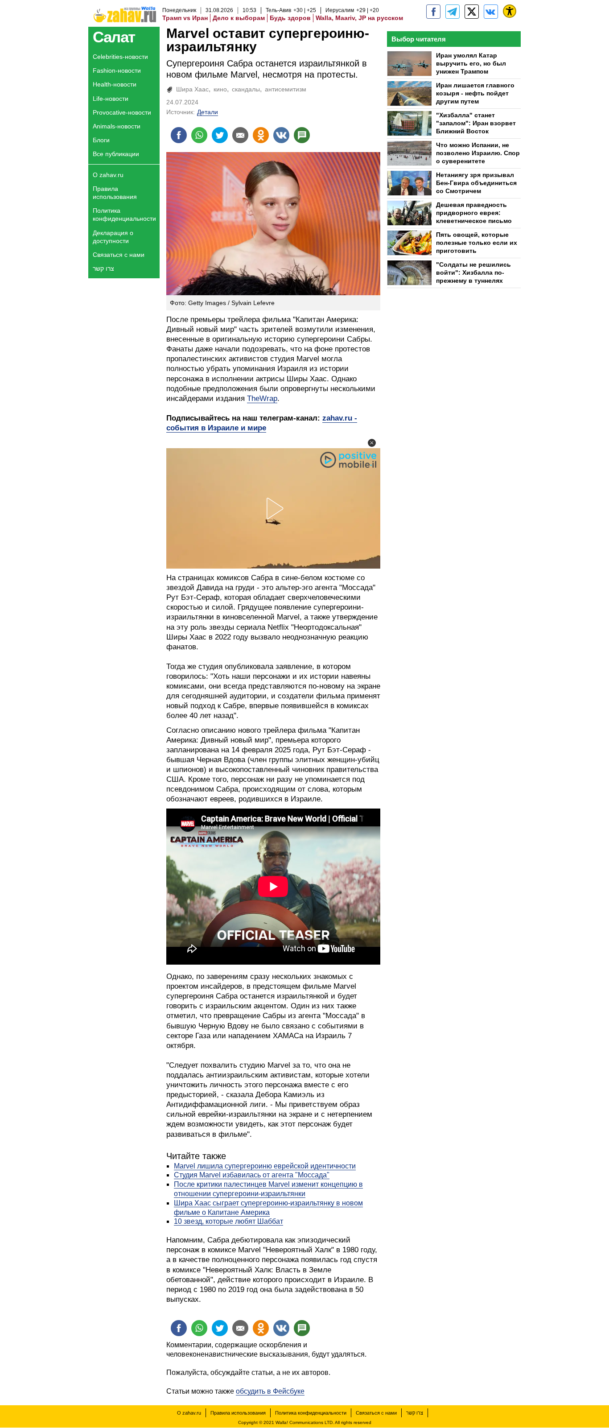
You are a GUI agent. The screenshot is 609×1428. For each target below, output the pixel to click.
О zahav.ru (108, 174)
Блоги (101, 140)
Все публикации (116, 153)
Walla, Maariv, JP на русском (359, 17)
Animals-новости (116, 126)
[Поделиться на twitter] (220, 135)
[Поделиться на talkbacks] (302, 135)
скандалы (246, 89)
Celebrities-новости (120, 56)
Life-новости (110, 98)
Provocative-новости (122, 112)
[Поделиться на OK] (261, 135)
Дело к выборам (239, 17)
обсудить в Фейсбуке (270, 1391)
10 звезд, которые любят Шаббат (228, 1221)
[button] (372, 443)
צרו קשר (103, 268)
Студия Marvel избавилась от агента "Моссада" (251, 1175)
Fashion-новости (117, 70)
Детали (207, 112)
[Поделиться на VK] (281, 135)
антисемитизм (285, 89)
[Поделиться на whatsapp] (199, 135)
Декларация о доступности (113, 236)
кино (220, 89)
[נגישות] (509, 11)
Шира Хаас (192, 89)
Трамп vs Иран (185, 17)
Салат (114, 36)
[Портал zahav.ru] (491, 11)
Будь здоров (290, 17)
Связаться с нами (118, 254)
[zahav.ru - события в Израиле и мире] (452, 11)
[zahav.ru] (433, 11)
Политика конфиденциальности (124, 214)
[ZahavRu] (472, 11)
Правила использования (115, 192)
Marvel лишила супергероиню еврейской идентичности (265, 1166)
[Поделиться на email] (240, 135)
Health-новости (114, 84)
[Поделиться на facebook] (179, 135)
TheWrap (262, 398)
